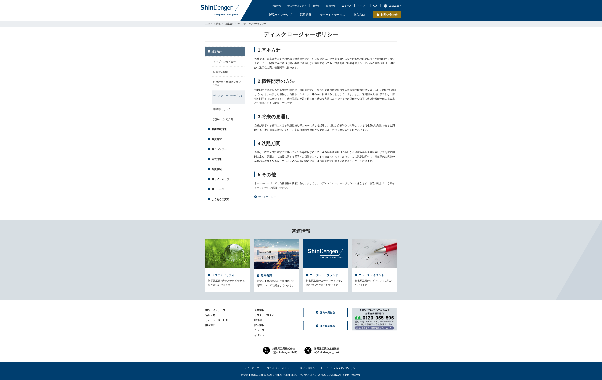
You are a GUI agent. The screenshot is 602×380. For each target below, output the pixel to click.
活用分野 (210, 315)
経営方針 (229, 23)
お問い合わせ (389, 14)
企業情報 (276, 5)
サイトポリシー (267, 196)
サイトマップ (251, 368)
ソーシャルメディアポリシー (341, 368)
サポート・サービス (216, 320)
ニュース (346, 5)
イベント (362, 5)
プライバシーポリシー (279, 368)
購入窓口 (210, 325)
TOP (207, 23)
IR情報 (316, 5)
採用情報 (330, 5)
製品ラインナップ (215, 310)
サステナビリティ (296, 5)
